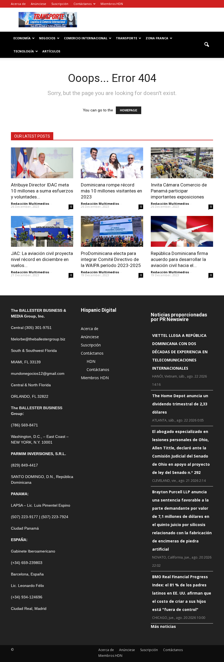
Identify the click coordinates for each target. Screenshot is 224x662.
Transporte (126, 38)
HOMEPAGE (128, 110)
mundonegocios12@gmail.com (37, 373)
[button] (206, 44)
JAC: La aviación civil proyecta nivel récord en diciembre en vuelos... (42, 259)
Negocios (47, 38)
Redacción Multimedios (30, 203)
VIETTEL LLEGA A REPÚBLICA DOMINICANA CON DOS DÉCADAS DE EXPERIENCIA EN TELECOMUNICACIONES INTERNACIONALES (180, 352)
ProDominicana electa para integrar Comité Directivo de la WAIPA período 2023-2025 (111, 259)
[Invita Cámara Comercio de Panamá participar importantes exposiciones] (182, 162)
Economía (22, 38)
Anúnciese (38, 4)
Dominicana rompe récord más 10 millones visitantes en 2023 (111, 191)
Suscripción (59, 4)
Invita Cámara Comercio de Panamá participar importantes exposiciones (179, 191)
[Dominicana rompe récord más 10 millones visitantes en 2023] (112, 162)
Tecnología (23, 51)
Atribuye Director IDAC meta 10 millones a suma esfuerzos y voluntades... (42, 191)
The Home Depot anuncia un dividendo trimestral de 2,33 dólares (180, 404)
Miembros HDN (112, 4)
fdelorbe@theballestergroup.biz (38, 339)
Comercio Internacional (85, 38)
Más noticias (163, 626)
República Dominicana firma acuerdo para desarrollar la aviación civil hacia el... (179, 259)
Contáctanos (82, 4)
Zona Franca (157, 38)
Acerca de (18, 4)
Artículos (51, 51)
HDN (91, 361)
